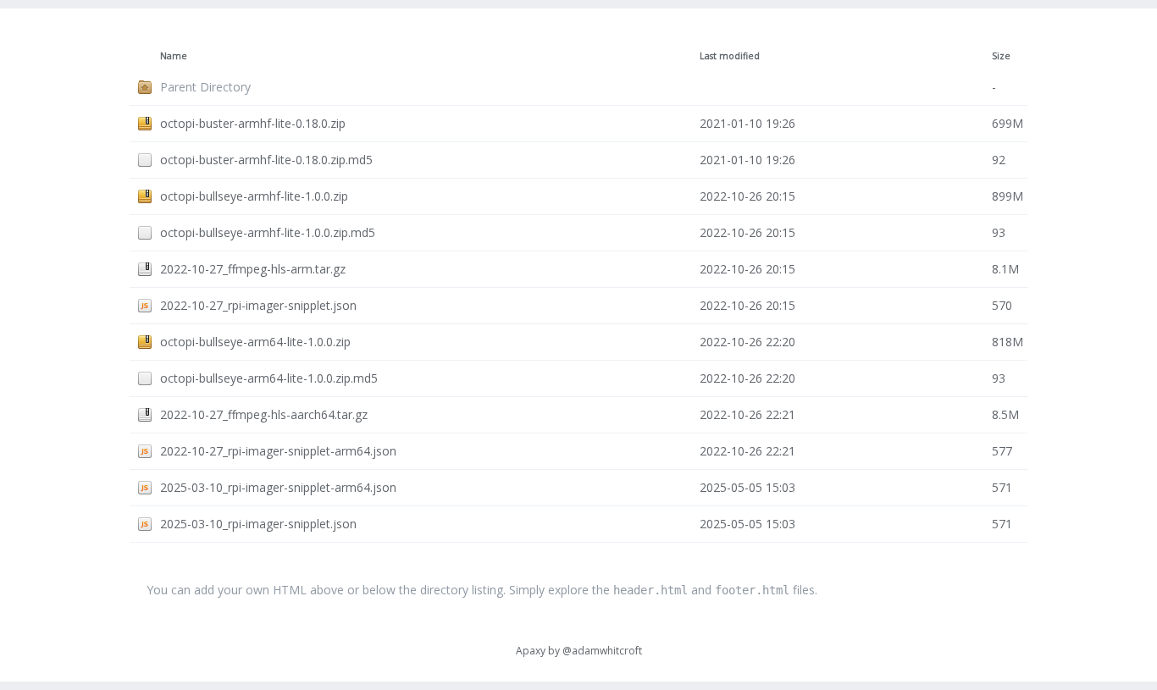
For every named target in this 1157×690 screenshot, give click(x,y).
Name (173, 56)
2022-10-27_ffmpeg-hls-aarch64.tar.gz (264, 414)
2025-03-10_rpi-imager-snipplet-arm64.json (278, 487)
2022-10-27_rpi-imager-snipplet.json (258, 305)
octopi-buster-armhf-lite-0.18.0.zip (253, 123)
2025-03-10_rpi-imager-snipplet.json (258, 524)
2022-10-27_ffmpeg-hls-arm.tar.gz (253, 269)
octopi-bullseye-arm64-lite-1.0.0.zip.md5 (269, 378)
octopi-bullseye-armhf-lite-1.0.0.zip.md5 (267, 232)
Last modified (730, 56)
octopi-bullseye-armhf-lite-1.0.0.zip (254, 196)
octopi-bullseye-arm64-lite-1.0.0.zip (255, 342)
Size (1001, 56)
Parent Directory (205, 87)
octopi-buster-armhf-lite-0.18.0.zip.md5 (266, 160)
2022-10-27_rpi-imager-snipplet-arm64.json (278, 451)
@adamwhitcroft (602, 650)
